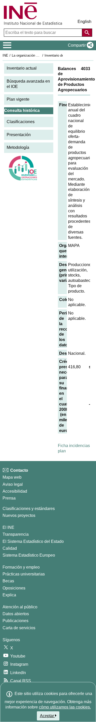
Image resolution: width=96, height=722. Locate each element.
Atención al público (20, 607)
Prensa (9, 498)
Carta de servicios (19, 628)
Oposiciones (14, 588)
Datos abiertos (16, 614)
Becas (8, 581)
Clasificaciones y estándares (29, 508)
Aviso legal (13, 484)
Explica (9, 595)
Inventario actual (22, 68)
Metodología (18, 147)
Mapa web (12, 477)
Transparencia (16, 534)
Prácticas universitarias (24, 574)
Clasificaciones (21, 122)
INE (5, 55)
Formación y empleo (21, 567)
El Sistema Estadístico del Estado (33, 541)
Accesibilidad (15, 491)
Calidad (10, 548)
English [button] (84, 21)
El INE (8, 527)
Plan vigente (18, 99)
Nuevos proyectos (19, 515)
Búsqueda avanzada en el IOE (28, 84)
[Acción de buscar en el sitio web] (87, 33)
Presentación (19, 135)
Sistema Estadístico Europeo (29, 555)
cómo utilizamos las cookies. (65, 707)
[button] (79, 45)
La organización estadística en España (40, 55)
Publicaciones (15, 621)
